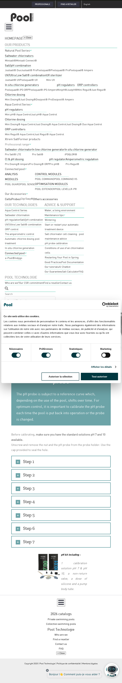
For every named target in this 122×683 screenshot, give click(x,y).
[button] (61, 461)
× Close (27, 37)
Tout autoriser (99, 376)
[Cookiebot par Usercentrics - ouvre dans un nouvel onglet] (104, 304)
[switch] (46, 355)
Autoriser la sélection (60, 376)
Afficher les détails (101, 367)
